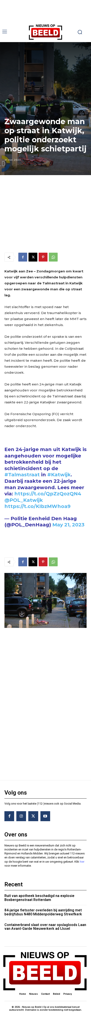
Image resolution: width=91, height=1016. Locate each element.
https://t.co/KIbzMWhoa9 (37, 506)
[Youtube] (45, 816)
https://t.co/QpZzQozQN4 (47, 494)
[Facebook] (22, 257)
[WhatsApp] (53, 257)
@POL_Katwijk (23, 500)
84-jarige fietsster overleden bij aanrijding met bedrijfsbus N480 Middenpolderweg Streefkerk (43, 912)
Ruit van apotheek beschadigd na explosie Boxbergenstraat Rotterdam (39, 898)
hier (82, 861)
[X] (32, 257)
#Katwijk (59, 475)
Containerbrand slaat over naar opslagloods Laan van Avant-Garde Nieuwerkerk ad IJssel (45, 927)
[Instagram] (21, 816)
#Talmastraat (22, 475)
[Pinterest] (43, 257)
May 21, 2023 (68, 525)
